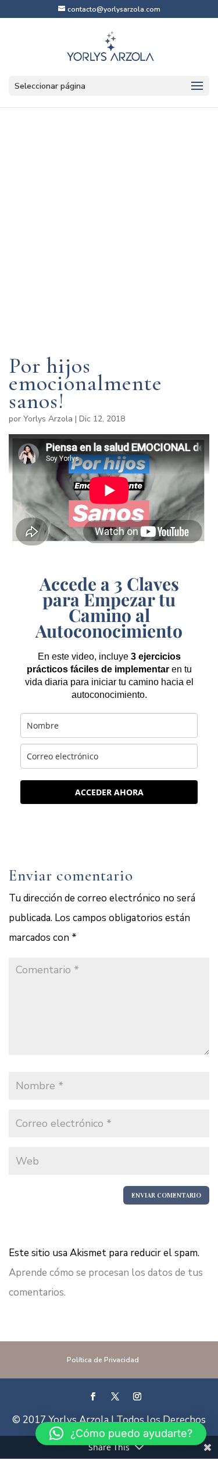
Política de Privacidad (103, 1360)
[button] (120, 1433)
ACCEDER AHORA (109, 792)
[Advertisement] (109, 248)
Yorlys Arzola (48, 418)
